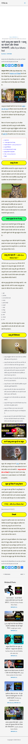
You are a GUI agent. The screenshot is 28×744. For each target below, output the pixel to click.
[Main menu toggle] (25, 3)
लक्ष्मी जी (5, 134)
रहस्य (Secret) (10, 702)
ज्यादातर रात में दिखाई (15, 73)
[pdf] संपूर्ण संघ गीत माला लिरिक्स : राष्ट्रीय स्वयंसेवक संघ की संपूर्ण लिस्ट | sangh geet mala (14, 626)
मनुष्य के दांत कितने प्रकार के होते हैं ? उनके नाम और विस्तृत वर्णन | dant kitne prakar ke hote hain (14, 673)
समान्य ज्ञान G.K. (14, 607)
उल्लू (17, 464)
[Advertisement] (14, 21)
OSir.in (4, 3)
